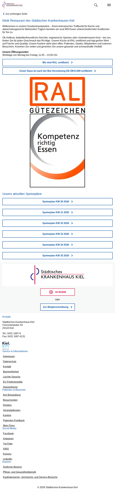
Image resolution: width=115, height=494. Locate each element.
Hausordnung (9, 385)
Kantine (6, 414)
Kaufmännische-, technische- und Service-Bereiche (27, 478)
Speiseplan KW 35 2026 (56, 252)
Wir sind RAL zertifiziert (55, 59)
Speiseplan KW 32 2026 (56, 220)
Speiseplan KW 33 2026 (56, 231)
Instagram (7, 438)
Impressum (8, 354)
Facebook (7, 433)
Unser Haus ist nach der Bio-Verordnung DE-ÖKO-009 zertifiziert (55, 68)
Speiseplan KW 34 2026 (56, 241)
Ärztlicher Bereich (12, 468)
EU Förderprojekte (12, 380)
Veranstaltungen (10, 409)
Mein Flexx (8, 425)
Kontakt (6, 364)
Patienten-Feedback (12, 420)
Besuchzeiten (9, 399)
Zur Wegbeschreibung (55, 304)
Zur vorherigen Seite (15, 14)
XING (6, 449)
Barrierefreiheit (10, 369)
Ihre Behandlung (11, 393)
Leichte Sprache (10, 375)
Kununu (6, 454)
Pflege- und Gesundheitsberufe (17, 473)
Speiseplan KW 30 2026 (56, 198)
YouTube (7, 444)
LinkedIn (7, 459)
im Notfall (60, 289)
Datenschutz (9, 359)
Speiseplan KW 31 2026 (56, 209)
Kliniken (6, 404)
